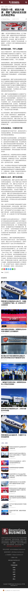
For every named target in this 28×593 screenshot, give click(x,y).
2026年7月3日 (4, 412)
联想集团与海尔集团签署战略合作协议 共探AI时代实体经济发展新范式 (17, 497)
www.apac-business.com (14, 560)
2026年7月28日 (13, 514)
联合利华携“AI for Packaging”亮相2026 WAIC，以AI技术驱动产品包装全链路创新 (18, 475)
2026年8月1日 (12, 493)
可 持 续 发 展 (14, 565)
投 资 (14, 567)
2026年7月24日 (13, 458)
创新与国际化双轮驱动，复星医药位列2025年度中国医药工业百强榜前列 (13, 330)
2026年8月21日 (13, 501)
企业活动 (7, 272)
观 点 (14, 579)
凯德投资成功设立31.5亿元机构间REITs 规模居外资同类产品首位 (17, 482)
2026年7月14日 (4, 333)
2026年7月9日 (4, 359)
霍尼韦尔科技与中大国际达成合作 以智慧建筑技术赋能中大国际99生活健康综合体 (17, 489)
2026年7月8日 (4, 386)
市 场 (14, 569)
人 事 (14, 576)
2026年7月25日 (13, 485)
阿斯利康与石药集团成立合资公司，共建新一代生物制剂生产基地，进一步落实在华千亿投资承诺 (13, 303)
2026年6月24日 (4, 439)
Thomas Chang (5, 19)
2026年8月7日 (12, 479)
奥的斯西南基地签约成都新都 (16, 467)
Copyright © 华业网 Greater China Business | (12, 584)
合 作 (14, 572)
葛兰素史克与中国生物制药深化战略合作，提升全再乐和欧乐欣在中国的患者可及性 (13, 357)
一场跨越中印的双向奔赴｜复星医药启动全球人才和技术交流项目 (13, 383)
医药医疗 (10, 6)
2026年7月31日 (13, 450)
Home (2, 6)
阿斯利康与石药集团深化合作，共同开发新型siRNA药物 (13, 409)
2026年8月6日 (4, 307)
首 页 (14, 563)
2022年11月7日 (15, 19)
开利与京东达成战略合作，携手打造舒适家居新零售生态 (17, 461)
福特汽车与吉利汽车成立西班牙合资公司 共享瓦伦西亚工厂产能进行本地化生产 (17, 454)
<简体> (2, 443)
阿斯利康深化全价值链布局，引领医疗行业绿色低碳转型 (13, 436)
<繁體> (6, 443)
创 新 (14, 574)
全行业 (6, 6)
